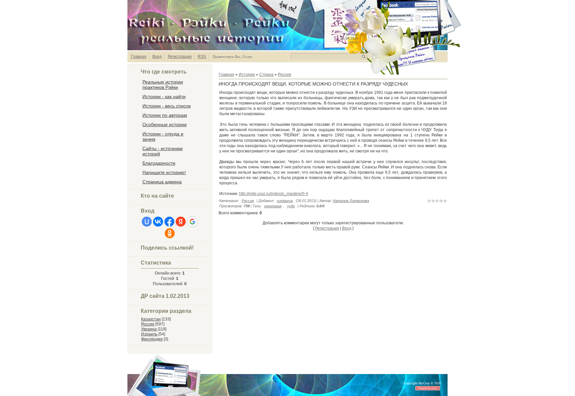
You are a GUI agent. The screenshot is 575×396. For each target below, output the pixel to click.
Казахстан (151, 319)
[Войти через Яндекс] (181, 222)
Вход (157, 56)
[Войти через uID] (147, 222)
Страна (266, 74)
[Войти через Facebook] (169, 222)
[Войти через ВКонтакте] (158, 222)
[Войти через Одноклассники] (170, 233)
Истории (247, 74)
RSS (202, 56)
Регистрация (180, 56)
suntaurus (285, 201)
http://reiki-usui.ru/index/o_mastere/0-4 (273, 193)
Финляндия (152, 339)
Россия (147, 324)
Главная (138, 56)
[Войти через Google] (192, 221)
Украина (149, 329)
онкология (273, 206)
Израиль (149, 334)
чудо (291, 206)
